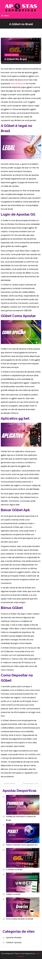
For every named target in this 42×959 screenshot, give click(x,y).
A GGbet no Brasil (14, 869)
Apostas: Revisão (11, 55)
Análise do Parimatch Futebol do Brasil (21, 818)
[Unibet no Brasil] (21, 882)
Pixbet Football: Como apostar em (32, 784)
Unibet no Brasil (9, 784)
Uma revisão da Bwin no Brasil (19, 919)
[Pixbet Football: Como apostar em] (21, 833)
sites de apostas (18, 83)
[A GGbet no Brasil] (21, 858)
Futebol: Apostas (13, 942)
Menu (6, 15)
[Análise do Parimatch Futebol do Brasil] (21, 805)
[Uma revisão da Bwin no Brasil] (21, 907)
